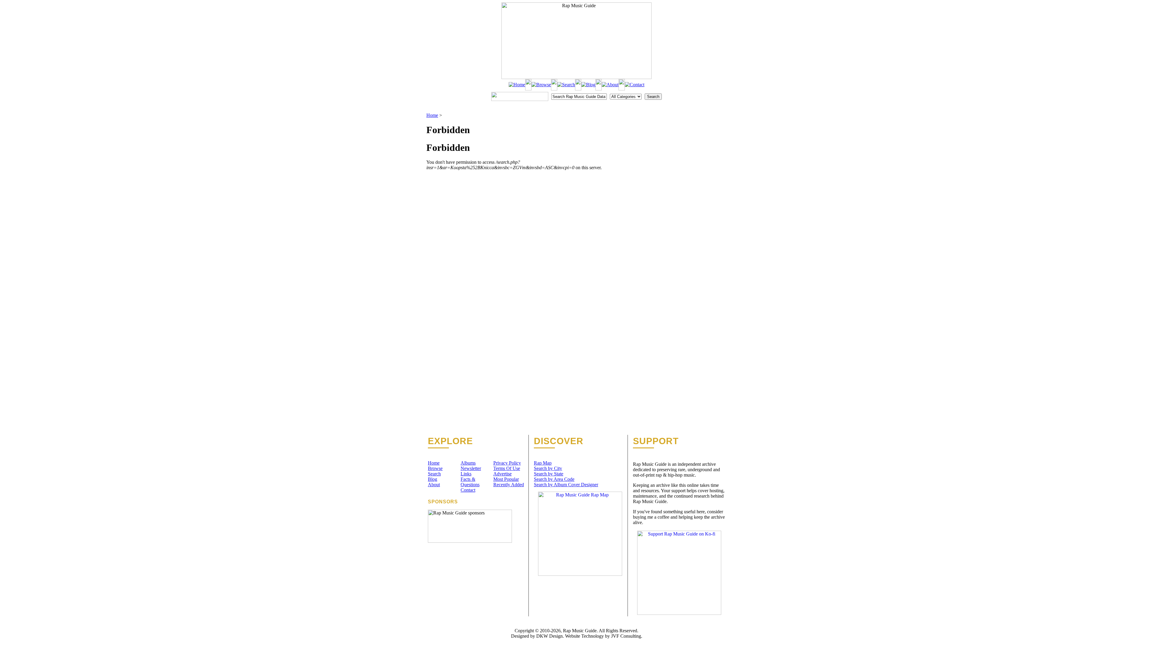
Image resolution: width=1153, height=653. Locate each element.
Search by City (548, 468)
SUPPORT (656, 441)
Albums (468, 462)
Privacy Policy (507, 462)
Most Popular (506, 479)
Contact (468, 490)
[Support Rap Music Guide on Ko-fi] (679, 613)
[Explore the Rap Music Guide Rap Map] (580, 574)
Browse (435, 468)
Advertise (502, 473)
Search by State (548, 473)
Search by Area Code (554, 479)
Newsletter (471, 468)
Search (434, 473)
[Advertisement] (695, 143)
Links (466, 473)
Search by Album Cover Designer (566, 484)
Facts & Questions (470, 482)
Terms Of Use (506, 468)
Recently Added (508, 484)
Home (432, 115)
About (434, 484)
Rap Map (543, 462)
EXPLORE (450, 441)
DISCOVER (558, 441)
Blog (432, 479)
